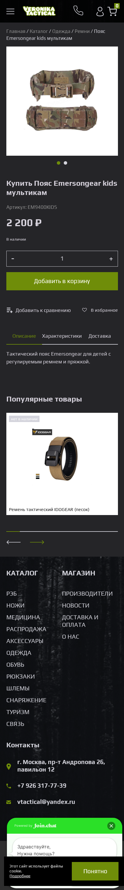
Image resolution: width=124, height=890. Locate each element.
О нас (70, 636)
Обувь (15, 664)
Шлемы (18, 688)
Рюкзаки (20, 676)
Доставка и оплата (80, 621)
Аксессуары (25, 640)
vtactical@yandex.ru (46, 801)
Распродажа (26, 629)
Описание (24, 336)
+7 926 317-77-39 (41, 785)
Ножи (15, 605)
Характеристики (62, 336)
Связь (15, 723)
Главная (15, 31)
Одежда (61, 31)
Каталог (39, 31)
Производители (87, 593)
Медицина (23, 617)
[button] (37, 542)
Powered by (23, 826)
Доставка (100, 336)
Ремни (82, 31)
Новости (75, 605)
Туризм (17, 712)
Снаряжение (26, 700)
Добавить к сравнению (43, 310)
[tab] (24, 336)
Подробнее (20, 876)
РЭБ (11, 593)
